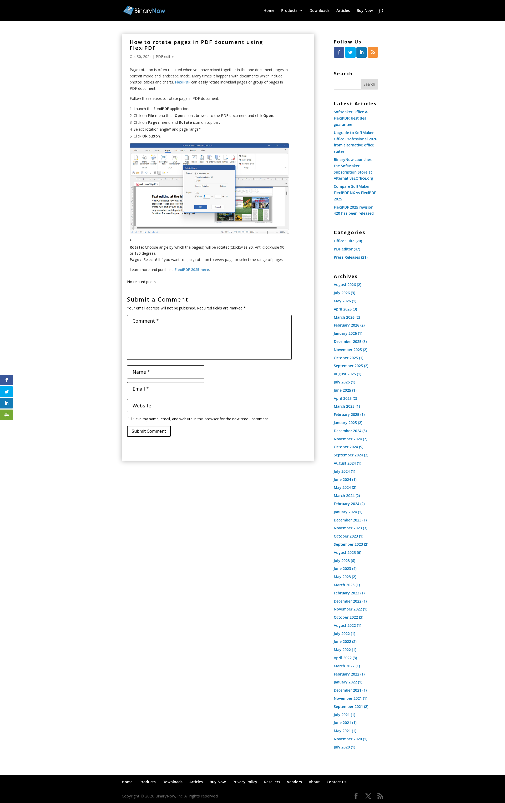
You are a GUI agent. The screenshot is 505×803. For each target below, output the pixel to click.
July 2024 (342, 471)
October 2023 (346, 536)
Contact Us (336, 781)
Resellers (272, 781)
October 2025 (346, 357)
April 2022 (343, 657)
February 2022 (346, 674)
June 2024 (342, 479)
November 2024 (348, 438)
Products (289, 11)
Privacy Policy (245, 781)
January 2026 (345, 333)
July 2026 (342, 292)
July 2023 (342, 560)
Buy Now (365, 11)
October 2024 (346, 446)
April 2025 (343, 398)
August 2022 (345, 625)
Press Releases (347, 257)
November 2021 (348, 698)
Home (269, 11)
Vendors (294, 781)
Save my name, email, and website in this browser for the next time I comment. (201, 418)
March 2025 (344, 406)
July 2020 (342, 747)
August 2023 (345, 552)
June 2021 (342, 722)
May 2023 (342, 576)
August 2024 (345, 463)
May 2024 (342, 487)
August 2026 (345, 284)
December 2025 (347, 341)
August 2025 (345, 373)
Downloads (320, 11)
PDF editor (165, 56)
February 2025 (346, 414)
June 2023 (342, 568)
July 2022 (342, 633)
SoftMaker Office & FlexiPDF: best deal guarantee (351, 118)
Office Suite (344, 240)
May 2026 (342, 300)
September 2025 (348, 365)
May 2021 (342, 730)
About (314, 781)
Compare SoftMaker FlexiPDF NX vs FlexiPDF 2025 (355, 192)
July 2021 (342, 714)
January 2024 (345, 511)
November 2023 (348, 527)
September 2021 (348, 706)
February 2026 (346, 325)
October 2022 (346, 617)
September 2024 (348, 454)
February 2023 (346, 592)
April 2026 (343, 309)
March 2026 (344, 317)
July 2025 (342, 382)
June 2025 (342, 390)
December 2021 (347, 690)
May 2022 (342, 649)
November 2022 (348, 609)
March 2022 (344, 665)
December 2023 (347, 520)
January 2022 (345, 681)
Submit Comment (149, 431)
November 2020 (348, 738)
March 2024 (344, 495)
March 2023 (344, 584)
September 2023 (348, 544)
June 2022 (342, 641)
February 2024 (346, 503)
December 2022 (347, 601)
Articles (343, 11)
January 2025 (345, 422)
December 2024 (347, 430)
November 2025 (348, 349)
